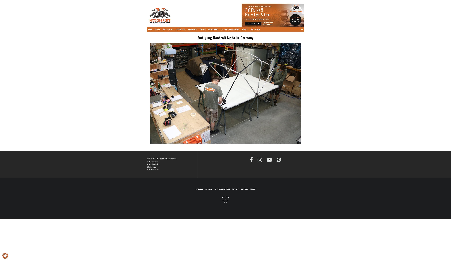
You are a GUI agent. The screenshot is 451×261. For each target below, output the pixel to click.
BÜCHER (203, 29)
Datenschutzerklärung (222, 189)
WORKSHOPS (213, 29)
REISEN (157, 29)
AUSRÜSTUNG (180, 29)
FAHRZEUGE (192, 29)
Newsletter (244, 189)
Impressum (208, 189)
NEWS (150, 29)
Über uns (235, 189)
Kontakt (253, 189)
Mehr (244, 29)
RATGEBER (166, 29)
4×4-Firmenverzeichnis (230, 29)
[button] (5, 256)
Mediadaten (199, 189)
